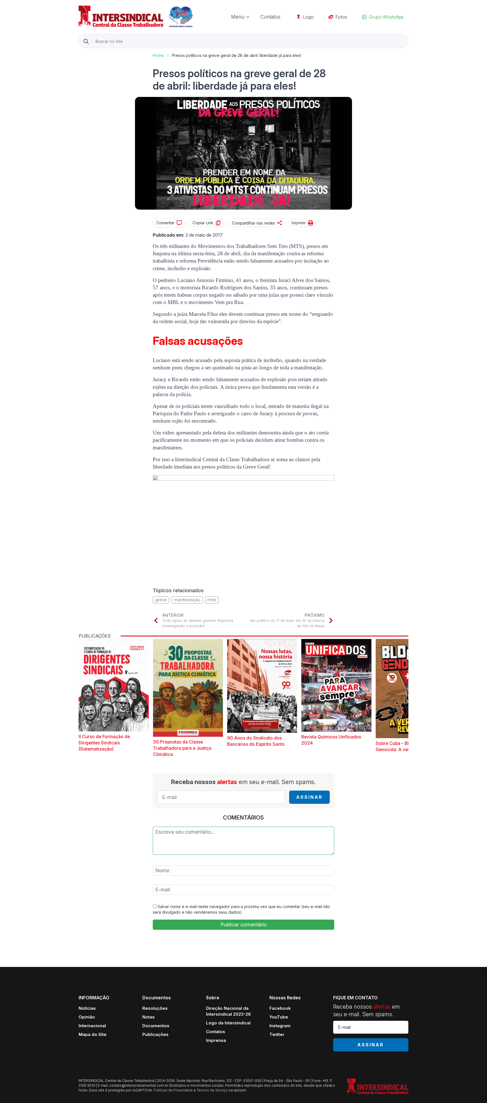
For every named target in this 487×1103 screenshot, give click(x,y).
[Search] (86, 41)
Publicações (155, 1034)
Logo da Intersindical (228, 1023)
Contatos (270, 17)
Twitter (276, 1034)
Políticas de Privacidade (173, 1090)
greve (161, 599)
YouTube (278, 1017)
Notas (148, 1017)
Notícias (87, 1008)
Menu (237, 17)
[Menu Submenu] (249, 17)
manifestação (187, 599)
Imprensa (216, 1040)
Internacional (92, 1025)
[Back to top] (472, 1088)
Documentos (155, 1025)
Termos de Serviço (212, 1090)
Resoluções (155, 1008)
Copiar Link (202, 222)
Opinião (87, 1017)
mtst (211, 599)
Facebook (280, 1008)
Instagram (280, 1025)
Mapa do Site (93, 1034)
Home (158, 55)
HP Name (79, 52)
